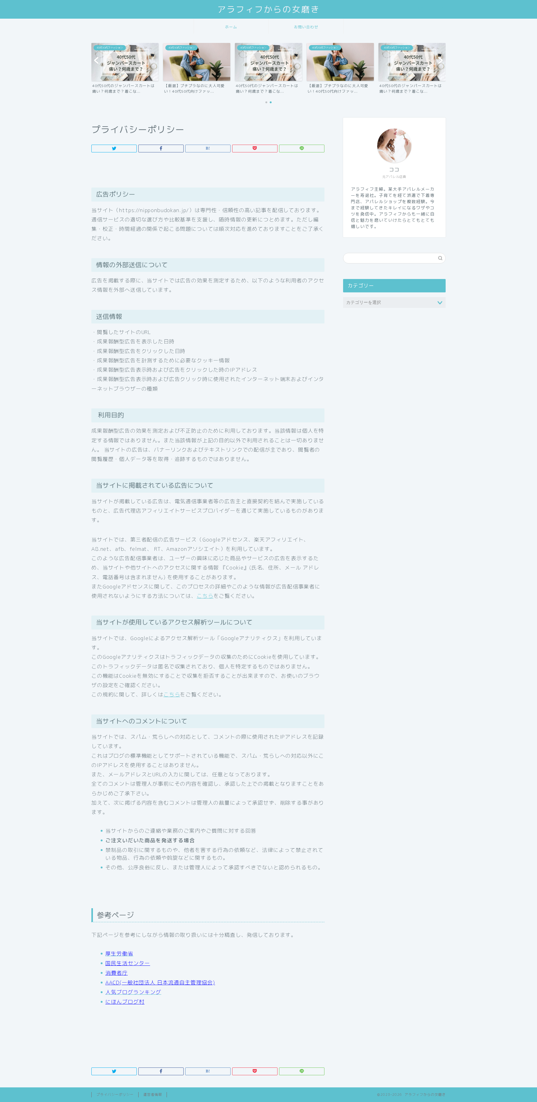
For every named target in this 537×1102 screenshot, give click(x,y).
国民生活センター (127, 963)
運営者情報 (152, 1094)
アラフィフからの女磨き (268, 9)
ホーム (231, 27)
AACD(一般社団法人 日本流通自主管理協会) (160, 982)
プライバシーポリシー (115, 1094)
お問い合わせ (306, 27)
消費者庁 (116, 972)
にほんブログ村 (125, 1001)
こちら (205, 595)
